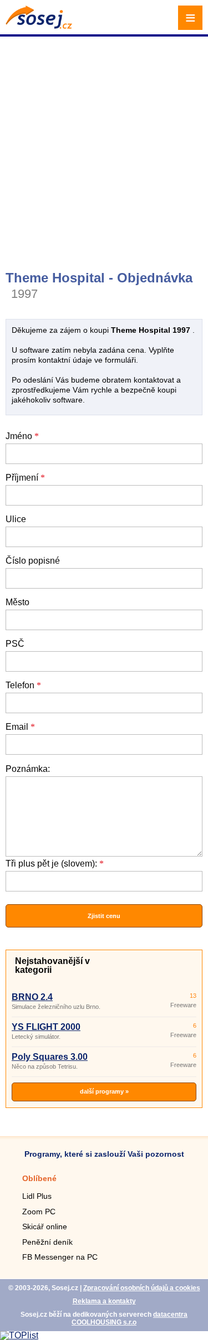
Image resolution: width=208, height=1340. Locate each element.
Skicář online (44, 1226)
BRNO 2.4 (32, 997)
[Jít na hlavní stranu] (39, 25)
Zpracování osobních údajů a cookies (141, 1288)
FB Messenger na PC (60, 1257)
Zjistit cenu (104, 916)
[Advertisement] (104, 148)
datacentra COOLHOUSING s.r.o (129, 1318)
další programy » (104, 1091)
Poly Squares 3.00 (50, 1056)
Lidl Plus (37, 1196)
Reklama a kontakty (104, 1301)
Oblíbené (39, 1178)
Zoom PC (38, 1211)
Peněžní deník (47, 1242)
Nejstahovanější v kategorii (52, 965)
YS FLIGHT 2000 (46, 1027)
